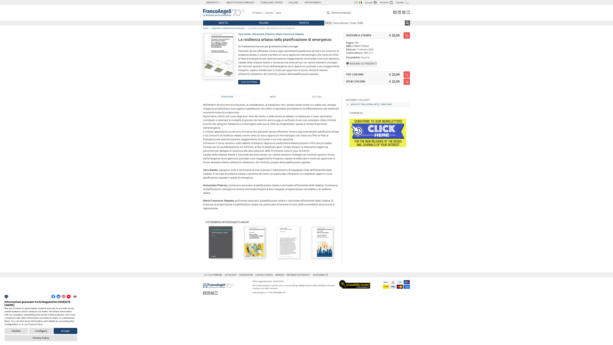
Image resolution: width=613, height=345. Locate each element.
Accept (65, 331)
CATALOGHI (230, 275)
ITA (356, 2)
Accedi (368, 2)
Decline (16, 331)
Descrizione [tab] (227, 97)
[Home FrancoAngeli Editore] (224, 13)
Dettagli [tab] (317, 97)
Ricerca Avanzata (341, 12)
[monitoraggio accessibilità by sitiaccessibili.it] (355, 281)
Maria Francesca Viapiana (290, 34)
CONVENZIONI (246, 275)
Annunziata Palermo (263, 34)
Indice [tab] (273, 97)
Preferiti (384, 2)
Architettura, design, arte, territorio (371, 104)
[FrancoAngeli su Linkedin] (399, 13)
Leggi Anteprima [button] (249, 82)
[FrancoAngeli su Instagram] (403, 13)
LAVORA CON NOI (264, 275)
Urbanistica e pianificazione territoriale (228, 28)
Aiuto (278, 13)
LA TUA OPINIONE (213, 275)
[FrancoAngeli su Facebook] (395, 13)
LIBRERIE (279, 275)
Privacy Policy (41, 338)
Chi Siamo (257, 13)
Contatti (269, 13)
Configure (41, 331)
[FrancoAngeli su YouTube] (408, 13)
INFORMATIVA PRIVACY (298, 275)
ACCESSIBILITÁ (320, 275)
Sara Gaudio (244, 34)
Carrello (400, 2)
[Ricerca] (407, 23)
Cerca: (328, 22)
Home (205, 28)
